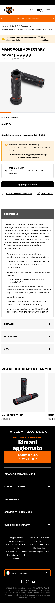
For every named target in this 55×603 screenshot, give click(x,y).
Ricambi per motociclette (12, 30)
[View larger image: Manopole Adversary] (27, 87)
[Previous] (1, 18)
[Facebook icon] (21, 581)
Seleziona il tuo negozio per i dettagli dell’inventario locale (28, 156)
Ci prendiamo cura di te (39, 544)
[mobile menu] (48, 10)
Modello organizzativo (39, 551)
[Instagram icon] (27, 581)
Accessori (25, 26)
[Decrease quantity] (14, 124)
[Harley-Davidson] (27, 432)
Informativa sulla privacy (16, 551)
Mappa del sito (16, 537)
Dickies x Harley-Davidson (27, 18)
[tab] (5, 112)
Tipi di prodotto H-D (9, 26)
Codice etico (39, 548)
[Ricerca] (31, 10)
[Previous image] (6, 87)
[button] (27, 55)
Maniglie (48, 30)
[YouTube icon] (33, 581)
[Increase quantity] (24, 124)
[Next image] (49, 87)
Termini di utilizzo (16, 541)
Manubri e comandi (34, 30)
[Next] (53, 18)
